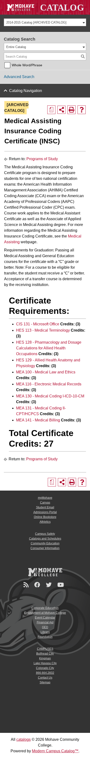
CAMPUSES (45, 648)
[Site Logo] (45, 7)
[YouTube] (61, 585)
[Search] (82, 56)
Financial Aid (45, 622)
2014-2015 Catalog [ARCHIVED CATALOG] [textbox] (36, 22)
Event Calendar (45, 617)
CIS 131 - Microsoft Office (37, 324)
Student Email (45, 507)
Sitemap (45, 682)
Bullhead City (45, 653)
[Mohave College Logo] (45, 572)
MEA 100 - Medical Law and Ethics (45, 372)
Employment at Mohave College (45, 612)
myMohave (45, 497)
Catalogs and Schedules (45, 538)
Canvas (45, 502)
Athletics (45, 521)
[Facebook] (38, 585)
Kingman (45, 658)
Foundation (45, 636)
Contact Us (45, 677)
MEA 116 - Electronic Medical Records (48, 384)
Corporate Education (45, 608)
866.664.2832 (45, 673)
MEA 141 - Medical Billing (38, 420)
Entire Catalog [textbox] (16, 47)
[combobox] (45, 22)
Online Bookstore (45, 517)
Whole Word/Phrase (27, 65)
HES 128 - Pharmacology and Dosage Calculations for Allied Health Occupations (48, 348)
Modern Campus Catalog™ (55, 751)
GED (45, 627)
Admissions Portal (45, 512)
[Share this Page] (61, 110)
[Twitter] (49, 585)
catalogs (23, 739)
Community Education (45, 543)
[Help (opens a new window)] (82, 109)
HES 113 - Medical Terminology (43, 330)
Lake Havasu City (45, 663)
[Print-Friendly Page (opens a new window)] (71, 109)
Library (45, 632)
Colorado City (45, 668)
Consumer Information (45, 548)
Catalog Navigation (25, 91)
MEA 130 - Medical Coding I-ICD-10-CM (50, 396)
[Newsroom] (27, 585)
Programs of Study (42, 159)
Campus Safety (45, 533)
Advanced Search (19, 77)
